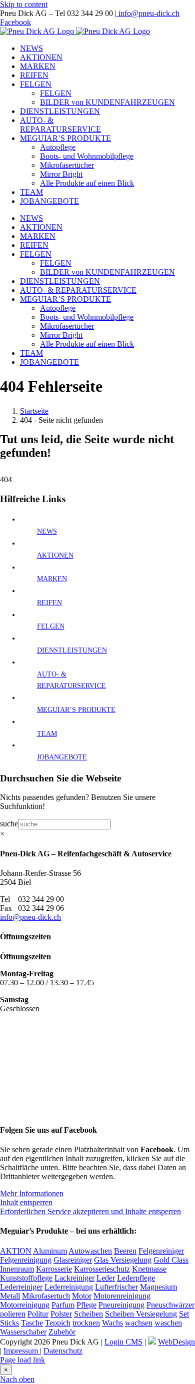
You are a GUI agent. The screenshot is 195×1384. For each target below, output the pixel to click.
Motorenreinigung (122, 1296)
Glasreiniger (73, 1260)
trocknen (86, 1323)
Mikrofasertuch (46, 1296)
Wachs (112, 1323)
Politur (38, 1314)
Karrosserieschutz (102, 1269)
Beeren (125, 1251)
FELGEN (50, 626)
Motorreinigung (25, 1305)
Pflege (86, 1305)
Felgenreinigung (26, 1260)
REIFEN (49, 603)
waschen (168, 1323)
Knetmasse (149, 1269)
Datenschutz (63, 1351)
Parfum (63, 1305)
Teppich (57, 1323)
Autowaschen (90, 1251)
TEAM (47, 733)
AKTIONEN (55, 555)
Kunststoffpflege (26, 1278)
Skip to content (24, 4)
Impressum (22, 1351)
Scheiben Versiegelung (141, 1314)
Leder (105, 1278)
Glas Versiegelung (123, 1260)
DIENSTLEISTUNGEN (72, 650)
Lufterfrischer (116, 1287)
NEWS (47, 531)
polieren (13, 1314)
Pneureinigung (121, 1305)
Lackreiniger (74, 1278)
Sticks (9, 1323)
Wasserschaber (23, 1332)
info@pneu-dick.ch (148, 13)
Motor (82, 1296)
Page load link (22, 1360)
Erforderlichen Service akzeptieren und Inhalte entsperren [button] (90, 1211)
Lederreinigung (68, 1287)
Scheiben (88, 1314)
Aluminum (50, 1251)
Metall (10, 1296)
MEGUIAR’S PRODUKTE (76, 709)
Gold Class (171, 1260)
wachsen (138, 1323)
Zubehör (62, 1332)
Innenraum (17, 1269)
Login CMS (123, 1342)
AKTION (16, 1251)
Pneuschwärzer (170, 1305)
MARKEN (52, 579)
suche (9, 823)
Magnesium (158, 1287)
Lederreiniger (21, 1287)
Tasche (32, 1323)
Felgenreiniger (161, 1251)
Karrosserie (54, 1269)
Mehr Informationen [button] (32, 1193)
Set (184, 1314)
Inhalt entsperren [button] (26, 1202)
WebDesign (176, 1342)
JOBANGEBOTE (62, 757)
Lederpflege (136, 1278)
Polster (61, 1314)
